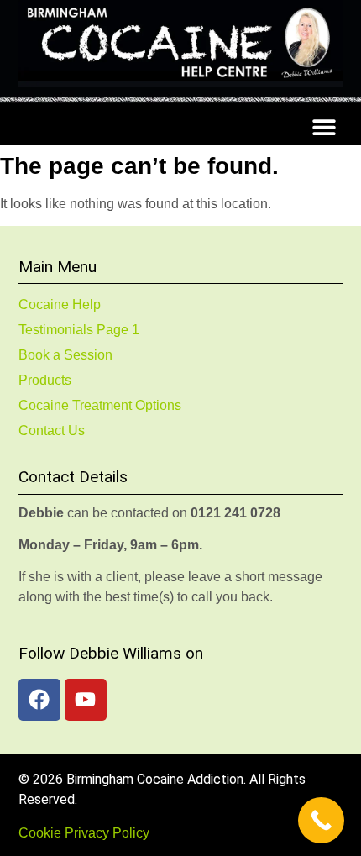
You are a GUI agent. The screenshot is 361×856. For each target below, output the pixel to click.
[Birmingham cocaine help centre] (180, 43)
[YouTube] (86, 700)
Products (44, 380)
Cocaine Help (59, 304)
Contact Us (51, 430)
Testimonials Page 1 (78, 330)
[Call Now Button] (321, 820)
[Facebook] (39, 700)
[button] (324, 126)
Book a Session (65, 355)
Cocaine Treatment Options (99, 405)
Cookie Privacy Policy (83, 833)
